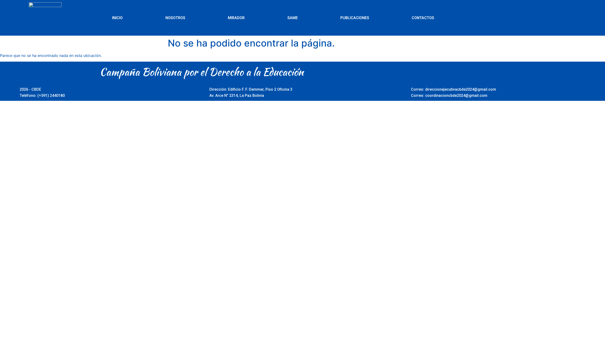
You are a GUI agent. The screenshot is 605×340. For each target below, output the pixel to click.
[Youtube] (528, 18)
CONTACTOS (423, 18)
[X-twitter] (515, 18)
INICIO (117, 18)
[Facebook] (502, 18)
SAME (292, 18)
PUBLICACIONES (354, 18)
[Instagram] (541, 18)
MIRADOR (236, 18)
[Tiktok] (554, 18)
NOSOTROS (175, 18)
